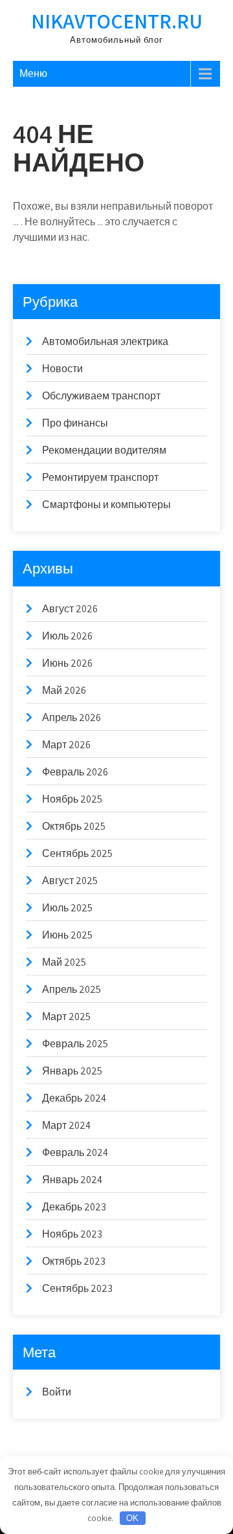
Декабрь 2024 (74, 1098)
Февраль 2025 (75, 1043)
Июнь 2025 (67, 935)
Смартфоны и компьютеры (106, 504)
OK (132, 1518)
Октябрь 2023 (73, 1261)
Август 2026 (70, 609)
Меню (33, 73)
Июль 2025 (67, 908)
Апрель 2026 (71, 717)
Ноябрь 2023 (72, 1234)
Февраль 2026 (75, 772)
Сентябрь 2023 (77, 1288)
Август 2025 (70, 880)
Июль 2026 (67, 636)
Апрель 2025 (71, 989)
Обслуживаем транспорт (101, 396)
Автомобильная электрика (105, 341)
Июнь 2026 (67, 663)
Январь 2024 (72, 1179)
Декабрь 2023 (74, 1207)
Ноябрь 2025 (72, 799)
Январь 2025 (72, 1071)
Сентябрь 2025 (77, 853)
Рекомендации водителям (104, 450)
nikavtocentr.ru (117, 20)
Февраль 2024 (75, 1152)
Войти (56, 1392)
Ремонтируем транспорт (100, 477)
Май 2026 (64, 690)
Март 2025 (66, 1016)
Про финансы (75, 423)
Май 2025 (64, 962)
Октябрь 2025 (73, 826)
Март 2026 (66, 744)
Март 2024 (66, 1125)
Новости (62, 368)
